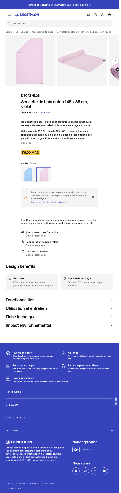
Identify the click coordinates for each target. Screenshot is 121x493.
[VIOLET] (43, 174)
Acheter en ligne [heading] (15, 417)
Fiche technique (20, 316)
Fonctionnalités (20, 300)
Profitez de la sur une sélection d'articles (59, 5)
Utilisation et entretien (26, 308)
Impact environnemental (28, 325)
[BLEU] (28, 174)
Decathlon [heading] (12, 430)
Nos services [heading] (13, 392)
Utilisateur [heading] (12, 405)
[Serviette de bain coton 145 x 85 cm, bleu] (30, 60)
